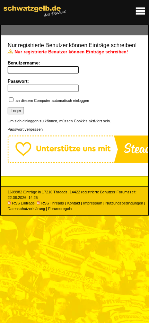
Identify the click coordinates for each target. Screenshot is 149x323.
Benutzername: (24, 63)
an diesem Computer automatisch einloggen (52, 100)
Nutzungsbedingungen (124, 203)
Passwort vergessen (25, 129)
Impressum (92, 203)
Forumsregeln (60, 209)
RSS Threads (52, 203)
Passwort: (18, 81)
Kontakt (73, 203)
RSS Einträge (23, 203)
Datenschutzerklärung (26, 209)
